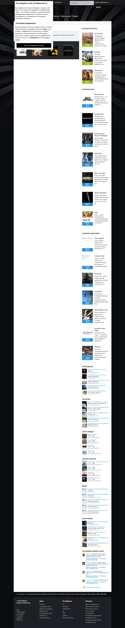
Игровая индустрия (93, 376)
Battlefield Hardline (93, 425)
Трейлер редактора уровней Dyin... (99, 494)
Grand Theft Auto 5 (93, 506)
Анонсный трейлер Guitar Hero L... (98, 510)
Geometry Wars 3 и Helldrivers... (97, 385)
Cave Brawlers (92, 440)
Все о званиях (89, 611)
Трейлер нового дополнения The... (98, 537)
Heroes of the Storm (93, 419)
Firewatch (91, 472)
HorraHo (88, 554)
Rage (96, 212)
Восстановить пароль (92, 606)
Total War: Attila (100, 256)
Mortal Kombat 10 (53, 594)
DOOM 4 (62, 594)
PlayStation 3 (66, 609)
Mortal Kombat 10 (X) (101, 310)
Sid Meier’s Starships (94, 478)
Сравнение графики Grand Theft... (98, 505)
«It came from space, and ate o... (97, 375)
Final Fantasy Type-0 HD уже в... (97, 391)
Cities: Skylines (99, 238)
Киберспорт (43, 615)
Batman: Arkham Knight (94, 409)
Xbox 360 (65, 606)
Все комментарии (94, 587)
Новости (44, 2)
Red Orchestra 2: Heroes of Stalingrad (101, 134)
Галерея (75, 16)
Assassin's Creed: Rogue (100, 329)
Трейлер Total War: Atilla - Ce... (97, 532)
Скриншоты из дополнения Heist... (99, 543)
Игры (50, 2)
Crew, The (98, 347)
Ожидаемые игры (45, 606)
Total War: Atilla (92, 533)
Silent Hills (103, 594)
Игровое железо (45, 618)
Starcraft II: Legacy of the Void (95, 528)
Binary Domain (99, 94)
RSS (86, 587)
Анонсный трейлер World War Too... (99, 500)
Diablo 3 (90, 371)
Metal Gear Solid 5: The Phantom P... (97, 403)
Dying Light (91, 496)
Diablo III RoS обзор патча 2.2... (97, 369)
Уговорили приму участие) (100, 580)
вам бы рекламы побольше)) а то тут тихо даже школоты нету (97, 573)
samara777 (89, 571)
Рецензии (56, 16)
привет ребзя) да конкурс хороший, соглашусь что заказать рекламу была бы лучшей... (96, 555)
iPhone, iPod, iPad (67, 618)
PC (63, 604)
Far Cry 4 (72, 594)
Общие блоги (44, 611)
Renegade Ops (99, 114)
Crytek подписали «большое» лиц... (99, 380)
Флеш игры (57, 2)
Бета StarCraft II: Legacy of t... (97, 527)
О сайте (49, 7)
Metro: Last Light (100, 173)
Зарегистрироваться (101, 2)
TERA (98, 594)
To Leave (90, 451)
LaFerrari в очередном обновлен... (98, 489)
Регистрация (21, 612)
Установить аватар (91, 609)
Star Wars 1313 (68, 45)
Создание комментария (93, 620)
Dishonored (98, 153)
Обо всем (20, 620)
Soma (67, 594)
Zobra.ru (88, 562)
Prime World (98, 70)
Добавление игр (90, 622)
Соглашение (20, 614)
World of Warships (81, 594)
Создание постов (90, 618)
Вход (18, 610)
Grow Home (98, 291)
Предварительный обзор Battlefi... (98, 423)
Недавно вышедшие (46, 609)
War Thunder (99, 33)
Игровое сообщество (92, 558)
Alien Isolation (91, 594)
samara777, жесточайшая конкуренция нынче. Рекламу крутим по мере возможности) (97, 564)
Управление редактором (93, 615)
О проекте (20, 616)
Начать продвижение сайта (34, 45)
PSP (63, 613)
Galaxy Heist (91, 467)
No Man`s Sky (91, 414)
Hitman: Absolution (101, 193)
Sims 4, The (91, 539)
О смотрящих (89, 613)
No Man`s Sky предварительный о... (99, 413)
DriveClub (90, 490)
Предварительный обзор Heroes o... (99, 418)
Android (64, 615)
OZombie (90, 445)
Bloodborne (91, 523)
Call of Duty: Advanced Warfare (38, 594)
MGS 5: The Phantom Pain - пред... (98, 402)
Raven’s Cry (98, 274)
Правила (19, 618)
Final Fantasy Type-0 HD (94, 392)
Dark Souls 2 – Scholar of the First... (98, 462)
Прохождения (66, 16)
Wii (63, 611)
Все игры (42, 604)
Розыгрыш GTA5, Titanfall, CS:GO (96, 559)
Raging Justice (92, 434)
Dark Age (97, 52)
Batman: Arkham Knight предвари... (99, 407)
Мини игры (40, 7)
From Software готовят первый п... (98, 521)
